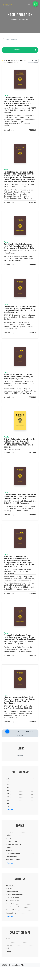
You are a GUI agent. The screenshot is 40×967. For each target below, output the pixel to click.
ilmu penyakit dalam (13, 844)
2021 (7, 800)
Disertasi (9, 945)
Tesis (8, 939)
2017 (7, 781)
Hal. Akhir (19, 735)
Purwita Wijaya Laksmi (14, 894)
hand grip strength (13, 853)
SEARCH (17, 50)
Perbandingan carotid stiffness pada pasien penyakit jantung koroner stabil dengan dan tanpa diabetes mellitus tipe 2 (20, 496)
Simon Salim (10, 904)
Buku (7, 942)
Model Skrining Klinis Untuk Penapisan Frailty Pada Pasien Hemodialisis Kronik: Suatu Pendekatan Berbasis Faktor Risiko (19, 246)
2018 (7, 806)
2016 (7, 778)
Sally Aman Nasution (13, 907)
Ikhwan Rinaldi (11, 913)
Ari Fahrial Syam (12, 891)
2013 (7, 784)
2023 (7, 788)
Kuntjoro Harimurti (13, 897)
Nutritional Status (13, 859)
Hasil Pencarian (24, 19)
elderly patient (11, 856)
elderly (8, 832)
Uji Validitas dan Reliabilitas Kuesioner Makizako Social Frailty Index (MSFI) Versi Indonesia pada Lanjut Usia (19, 376)
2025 (7, 797)
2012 (7, 794)
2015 (7, 791)
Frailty (8, 835)
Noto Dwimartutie (12, 901)
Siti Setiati (10, 885)
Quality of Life (11, 838)
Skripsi (8, 948)
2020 (7, 803)
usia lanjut (10, 847)
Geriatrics (9, 850)
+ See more (9, 809)
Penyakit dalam (11, 841)
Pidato (8, 951)
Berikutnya (29, 731)
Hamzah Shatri (11, 910)
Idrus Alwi (9, 888)
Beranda (14, 19)
